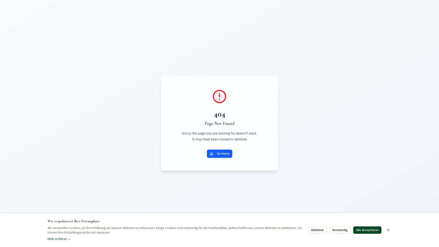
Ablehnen (317, 230)
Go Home (223, 153)
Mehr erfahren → (59, 239)
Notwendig (340, 230)
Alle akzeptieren (367, 230)
